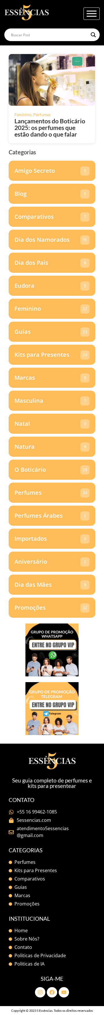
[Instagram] (40, 992)
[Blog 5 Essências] (26, 12)
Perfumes (42, 114)
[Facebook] (52, 992)
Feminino (23, 114)
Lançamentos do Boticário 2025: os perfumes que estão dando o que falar (49, 127)
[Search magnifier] (93, 35)
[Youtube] (64, 992)
